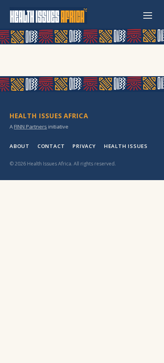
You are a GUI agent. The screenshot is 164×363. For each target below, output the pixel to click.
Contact (50, 146)
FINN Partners (30, 126)
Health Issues (126, 146)
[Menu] (147, 15)
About (19, 146)
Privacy (84, 146)
